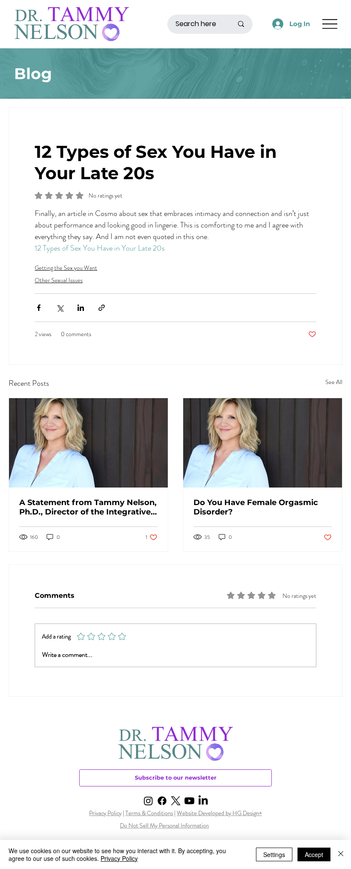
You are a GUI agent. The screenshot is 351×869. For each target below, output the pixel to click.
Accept (314, 854)
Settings (274, 854)
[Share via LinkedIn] (81, 308)
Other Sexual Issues (59, 280)
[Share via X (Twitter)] (60, 308)
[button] (175, 777)
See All (333, 382)
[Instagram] (148, 801)
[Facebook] (162, 801)
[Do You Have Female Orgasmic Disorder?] (262, 443)
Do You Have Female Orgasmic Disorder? (255, 507)
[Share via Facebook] (39, 308)
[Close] (341, 854)
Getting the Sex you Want (66, 267)
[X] (175, 801)
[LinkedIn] (203, 801)
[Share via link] (102, 308)
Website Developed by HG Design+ (219, 813)
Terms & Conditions (149, 813)
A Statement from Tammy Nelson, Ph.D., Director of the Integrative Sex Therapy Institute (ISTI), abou (88, 507)
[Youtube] (189, 801)
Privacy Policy (105, 813)
